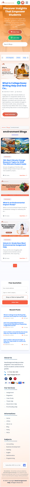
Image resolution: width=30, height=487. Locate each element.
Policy (8, 430)
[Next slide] (27, 57)
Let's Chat (16, 38)
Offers (8, 421)
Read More (22, 175)
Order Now (15, 32)
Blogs (8, 127)
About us (9, 424)
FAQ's (8, 432)
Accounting (10, 444)
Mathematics (10, 455)
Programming (10, 458)
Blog (7, 427)
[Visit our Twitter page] (10, 378)
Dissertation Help (11, 404)
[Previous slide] (2, 57)
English (8, 452)
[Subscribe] (24, 465)
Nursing (8, 450)
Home (3, 127)
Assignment (10, 392)
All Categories (10, 57)
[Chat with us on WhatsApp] (18, 2)
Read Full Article (10, 114)
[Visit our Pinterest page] (15, 378)
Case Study (10, 398)
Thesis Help (9, 401)
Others (18, 57)
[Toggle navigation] (27, 2)
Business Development (13, 447)
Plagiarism (9, 395)
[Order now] (22, 2)
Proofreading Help (11, 407)
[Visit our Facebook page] (6, 378)
